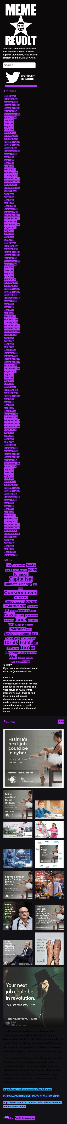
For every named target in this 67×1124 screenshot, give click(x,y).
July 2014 (9, 469)
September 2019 (12, 298)
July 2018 (9, 338)
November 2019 (12, 292)
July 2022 (9, 194)
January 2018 (11, 356)
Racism (10, 633)
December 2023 (12, 142)
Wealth (21, 658)
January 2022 (11, 212)
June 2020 (9, 270)
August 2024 (10, 117)
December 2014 (12, 454)
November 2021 (12, 218)
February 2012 (11, 555)
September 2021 (12, 224)
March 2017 (10, 387)
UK (36, 643)
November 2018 (12, 328)
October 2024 (10, 111)
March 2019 (10, 316)
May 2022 (9, 200)
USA (25, 647)
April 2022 (9, 203)
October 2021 (10, 221)
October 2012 (10, 531)
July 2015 (9, 433)
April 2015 (9, 442)
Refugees (24, 633)
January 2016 (11, 417)
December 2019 (12, 289)
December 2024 (12, 105)
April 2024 (9, 129)
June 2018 (9, 341)
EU (7, 610)
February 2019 (11, 319)
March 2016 (10, 411)
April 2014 (9, 478)
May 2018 (9, 344)
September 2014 (12, 463)
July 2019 (9, 304)
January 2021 (11, 249)
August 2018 (10, 335)
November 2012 (12, 527)
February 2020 (11, 283)
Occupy (19, 625)
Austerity (18, 565)
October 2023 (10, 148)
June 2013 (9, 506)
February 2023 (11, 172)
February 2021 (11, 246)
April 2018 (9, 347)
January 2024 (11, 139)
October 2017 (10, 365)
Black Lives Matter (16, 570)
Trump (26, 642)
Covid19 (31, 601)
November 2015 (12, 423)
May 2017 (9, 380)
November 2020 (12, 255)
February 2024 (11, 136)
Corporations (15, 601)
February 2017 (11, 390)
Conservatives (20, 592)
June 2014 (9, 472)
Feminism (24, 610)
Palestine (17, 629)
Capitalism (21, 579)
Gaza (9, 614)
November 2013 (12, 491)
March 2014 (10, 482)
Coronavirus (21, 597)
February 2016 (11, 414)
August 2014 (10, 466)
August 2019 (10, 301)
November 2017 (12, 362)
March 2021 (10, 243)
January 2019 (11, 322)
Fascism (14, 611)
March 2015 (10, 445)
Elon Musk (32, 606)
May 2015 (9, 439)
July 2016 (9, 399)
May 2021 (9, 237)
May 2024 (9, 126)
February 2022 (11, 209)
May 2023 (9, 163)
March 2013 (10, 515)
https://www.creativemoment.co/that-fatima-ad (27, 1089)
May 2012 (9, 546)
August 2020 (10, 264)
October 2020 (10, 258)
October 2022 (10, 185)
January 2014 (11, 485)
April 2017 (9, 384)
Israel (21, 619)
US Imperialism (28, 652)
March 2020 (10, 279)
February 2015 (11, 448)
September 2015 (12, 426)
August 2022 (10, 191)
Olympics (29, 625)
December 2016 (12, 396)
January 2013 (11, 521)
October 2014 (10, 460)
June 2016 (9, 402)
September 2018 (12, 331)
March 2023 (10, 169)
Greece (19, 615)
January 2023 (11, 175)
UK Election (13, 648)
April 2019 (9, 313)
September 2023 (12, 151)
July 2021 (9, 230)
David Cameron (14, 606)
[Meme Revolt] (20, 25)
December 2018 (12, 325)
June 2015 (9, 436)
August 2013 (10, 500)
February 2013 (11, 518)
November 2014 (12, 457)
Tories (11, 642)
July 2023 (9, 157)
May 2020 (9, 273)
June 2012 (9, 543)
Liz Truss (33, 620)
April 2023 (9, 166)
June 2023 (9, 160)
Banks (31, 565)
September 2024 (12, 114)
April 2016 (9, 408)
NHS (11, 624)
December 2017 (12, 359)
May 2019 (9, 310)
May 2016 (9, 405)
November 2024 (12, 108)
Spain (17, 638)
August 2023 (10, 154)
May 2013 (9, 509)
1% (8, 565)
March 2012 (10, 552)
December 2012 (12, 524)
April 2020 (9, 276)
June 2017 (9, 377)
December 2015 (12, 420)
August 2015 (10, 429)
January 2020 (11, 286)
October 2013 (10, 494)
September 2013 (12, 497)
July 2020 (9, 267)
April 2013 (9, 512)
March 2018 (10, 350)
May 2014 (9, 475)
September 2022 (12, 188)
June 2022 (9, 197)
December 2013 (12, 488)
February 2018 (11, 353)
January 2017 (11, 393)
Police (29, 629)
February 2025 (11, 99)
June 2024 (9, 123)
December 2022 (12, 178)
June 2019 (9, 307)
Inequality (9, 620)
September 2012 (12, 534)
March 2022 (10, 206)
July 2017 (9, 374)
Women (26, 661)
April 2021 (9, 240)
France (33, 611)
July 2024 (9, 120)
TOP (7, 1117)
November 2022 (12, 181)
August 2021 (10, 227)
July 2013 (9, 503)
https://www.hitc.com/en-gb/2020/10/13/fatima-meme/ (31, 1096)
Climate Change (18, 584)
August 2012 (10, 537)
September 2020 (12, 261)
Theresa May (28, 638)
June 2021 (9, 234)
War (13, 656)
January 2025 (11, 102)
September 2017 (12, 368)
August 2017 (10, 371)
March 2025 (10, 96)
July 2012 (9, 540)
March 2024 (10, 132)
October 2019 (10, 295)
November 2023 (12, 145)
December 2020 (12, 252)
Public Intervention (25, 1118)
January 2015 (11, 451)
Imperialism (31, 615)
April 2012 (9, 549)
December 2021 (12, 215)
